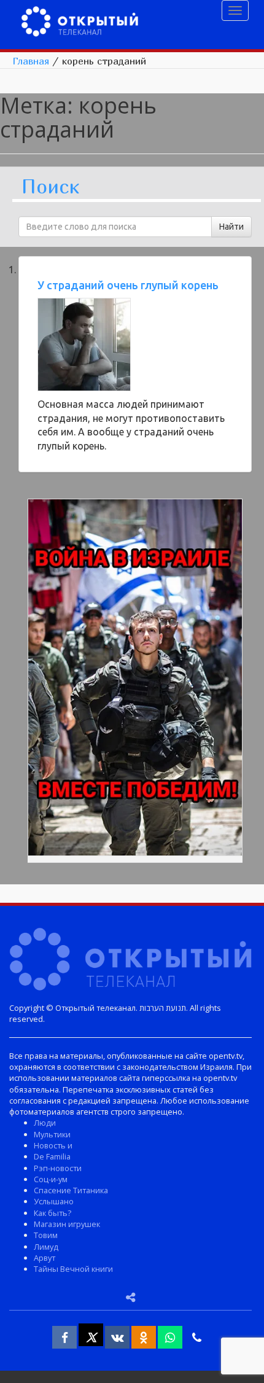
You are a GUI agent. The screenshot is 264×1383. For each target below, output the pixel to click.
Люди (45, 1122)
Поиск (50, 187)
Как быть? (52, 1212)
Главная (30, 61)
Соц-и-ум (51, 1179)
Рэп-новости (58, 1168)
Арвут (44, 1257)
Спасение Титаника (71, 1190)
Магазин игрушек (67, 1223)
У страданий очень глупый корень (128, 285)
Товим (46, 1235)
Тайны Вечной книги (73, 1268)
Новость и (53, 1145)
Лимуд (46, 1246)
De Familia (52, 1156)
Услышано (54, 1201)
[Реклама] (135, 679)
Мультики (52, 1134)
